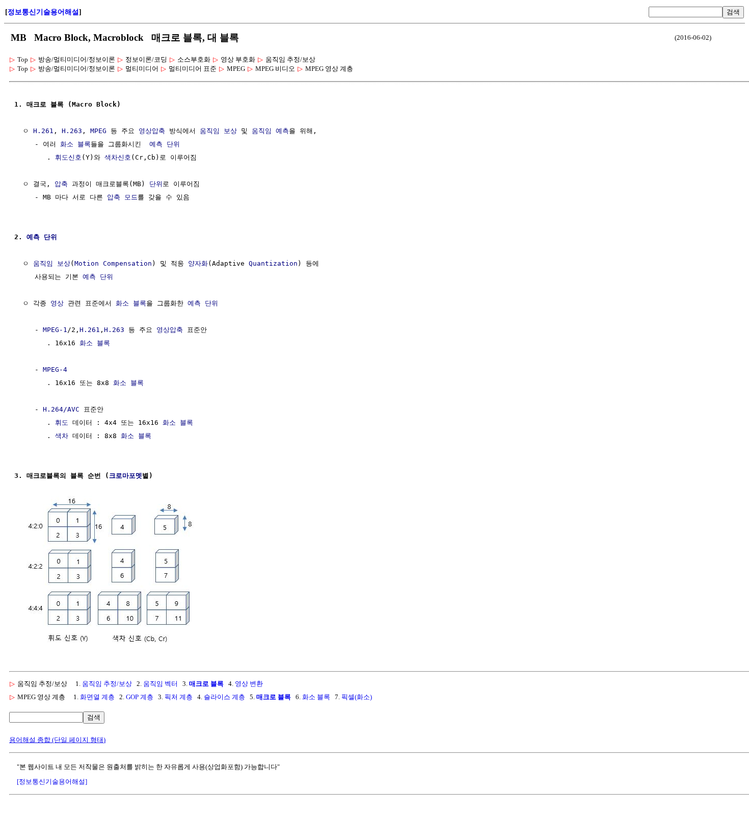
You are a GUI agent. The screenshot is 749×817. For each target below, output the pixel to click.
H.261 (43, 131)
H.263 (72, 131)
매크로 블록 (206, 683)
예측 (156, 144)
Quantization (273, 263)
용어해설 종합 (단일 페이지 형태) (57, 740)
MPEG (98, 131)
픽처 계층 (179, 697)
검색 (733, 12)
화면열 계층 (97, 697)
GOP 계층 (139, 697)
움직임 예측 (270, 131)
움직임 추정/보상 (107, 683)
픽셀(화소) (356, 697)
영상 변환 (249, 683)
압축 (61, 184)
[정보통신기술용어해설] (52, 781)
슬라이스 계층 (224, 697)
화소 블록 (75, 144)
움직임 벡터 (160, 683)
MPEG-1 (55, 330)
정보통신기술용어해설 (43, 12)
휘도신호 (68, 157)
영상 (57, 303)
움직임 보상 (218, 131)
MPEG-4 (55, 369)
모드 (131, 197)
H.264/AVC (61, 409)
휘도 (61, 422)
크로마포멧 (125, 475)
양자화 (198, 263)
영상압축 (152, 131)
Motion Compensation (113, 263)
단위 (173, 144)
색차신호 (117, 157)
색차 (61, 436)
